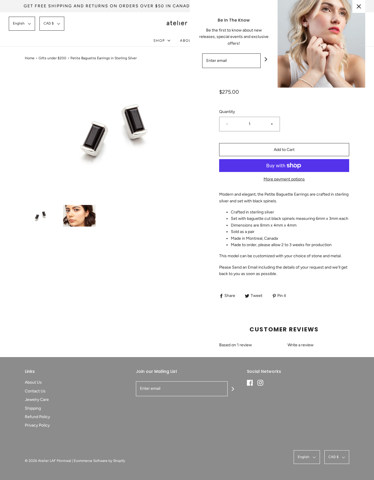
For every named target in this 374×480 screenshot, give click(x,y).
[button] (22, 23)
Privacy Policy (37, 425)
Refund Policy (37, 416)
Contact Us (35, 391)
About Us (33, 382)
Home (29, 58)
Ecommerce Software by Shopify (99, 461)
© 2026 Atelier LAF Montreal (48, 461)
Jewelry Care (37, 399)
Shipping (33, 408)
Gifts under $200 (52, 58)
